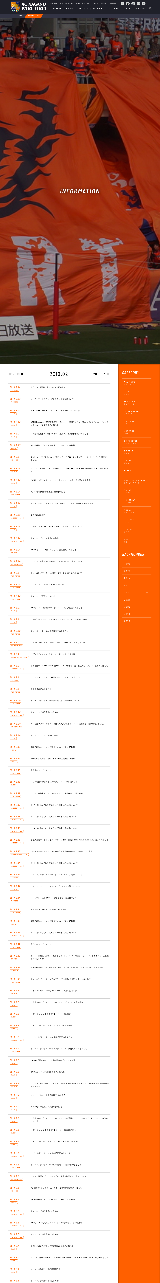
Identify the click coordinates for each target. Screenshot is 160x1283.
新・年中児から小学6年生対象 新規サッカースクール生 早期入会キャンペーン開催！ (68, 967)
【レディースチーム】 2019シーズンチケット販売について (55, 886)
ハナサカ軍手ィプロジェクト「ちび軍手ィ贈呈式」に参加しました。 (60, 1176)
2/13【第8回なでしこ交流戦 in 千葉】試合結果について (54, 933)
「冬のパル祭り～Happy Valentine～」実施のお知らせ (54, 991)
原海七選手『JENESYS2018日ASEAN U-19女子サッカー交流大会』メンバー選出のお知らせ (69, 666)
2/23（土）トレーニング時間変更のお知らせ (49, 631)
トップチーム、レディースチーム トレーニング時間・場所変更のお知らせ (62, 503)
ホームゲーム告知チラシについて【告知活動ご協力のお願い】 (57, 411)
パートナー (112, 3)
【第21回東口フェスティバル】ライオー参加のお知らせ (54, 1141)
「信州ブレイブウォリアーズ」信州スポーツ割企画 (53, 654)
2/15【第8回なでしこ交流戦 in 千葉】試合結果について (54, 828)
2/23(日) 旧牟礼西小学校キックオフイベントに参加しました (57, 561)
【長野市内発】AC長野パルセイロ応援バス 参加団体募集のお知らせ (59, 434)
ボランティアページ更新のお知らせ (46, 735)
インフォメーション (67, 3)
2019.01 (19, 374)
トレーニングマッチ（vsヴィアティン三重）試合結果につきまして (59, 1049)
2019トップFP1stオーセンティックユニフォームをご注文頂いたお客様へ (61, 480)
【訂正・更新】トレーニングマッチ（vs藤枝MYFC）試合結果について (60, 793)
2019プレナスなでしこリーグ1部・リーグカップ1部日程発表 (56, 1223)
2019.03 (99, 374)
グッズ (95, 3)
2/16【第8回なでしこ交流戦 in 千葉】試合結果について (54, 817)
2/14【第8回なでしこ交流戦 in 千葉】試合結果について (54, 863)
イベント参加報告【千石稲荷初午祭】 (47, 1269)
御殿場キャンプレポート (41, 770)
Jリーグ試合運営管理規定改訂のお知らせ (48, 492)
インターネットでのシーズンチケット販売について (52, 399)
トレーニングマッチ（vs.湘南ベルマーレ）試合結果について (56, 573)
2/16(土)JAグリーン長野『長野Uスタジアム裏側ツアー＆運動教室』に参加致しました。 (68, 724)
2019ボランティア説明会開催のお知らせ (48, 1072)
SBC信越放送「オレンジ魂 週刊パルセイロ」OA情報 (53, 445)
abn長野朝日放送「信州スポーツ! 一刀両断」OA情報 (53, 759)
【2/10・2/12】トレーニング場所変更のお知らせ (51, 1037)
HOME (21, 16)
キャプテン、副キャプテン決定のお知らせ (48, 909)
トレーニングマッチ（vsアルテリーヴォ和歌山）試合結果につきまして (61, 979)
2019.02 (59, 374)
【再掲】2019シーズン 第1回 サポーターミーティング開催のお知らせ (60, 619)
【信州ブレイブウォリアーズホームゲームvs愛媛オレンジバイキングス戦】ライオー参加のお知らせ (69, 1119)
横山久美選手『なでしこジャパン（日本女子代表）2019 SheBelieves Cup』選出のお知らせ (69, 840)
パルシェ (103, 3)
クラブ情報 (54, 3)
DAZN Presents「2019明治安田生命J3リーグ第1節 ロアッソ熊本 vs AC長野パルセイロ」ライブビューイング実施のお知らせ (69, 423)
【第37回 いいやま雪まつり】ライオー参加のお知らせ (53, 1130)
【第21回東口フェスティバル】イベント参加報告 (51, 1025)
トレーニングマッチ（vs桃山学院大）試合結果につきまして (56, 1165)
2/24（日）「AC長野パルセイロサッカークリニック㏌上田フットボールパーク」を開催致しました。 (69, 458)
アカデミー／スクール (83, 3)
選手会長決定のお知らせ (41, 689)
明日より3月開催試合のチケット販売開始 (48, 387)
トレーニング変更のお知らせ (43, 596)
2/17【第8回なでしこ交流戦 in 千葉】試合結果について (54, 805)
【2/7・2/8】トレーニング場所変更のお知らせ (50, 1153)
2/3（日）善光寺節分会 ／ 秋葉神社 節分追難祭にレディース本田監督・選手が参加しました (69, 1258)
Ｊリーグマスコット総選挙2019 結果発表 (48, 1095)
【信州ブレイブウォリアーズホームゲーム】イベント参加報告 (57, 1002)
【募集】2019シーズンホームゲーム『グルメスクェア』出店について (60, 527)
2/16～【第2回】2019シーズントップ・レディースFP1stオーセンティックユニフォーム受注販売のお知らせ (70, 957)
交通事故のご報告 (38, 515)
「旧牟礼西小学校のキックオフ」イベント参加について (54, 782)
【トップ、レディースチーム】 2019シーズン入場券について (56, 875)
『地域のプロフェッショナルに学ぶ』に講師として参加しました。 (59, 643)
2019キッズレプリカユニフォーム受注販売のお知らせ (53, 550)
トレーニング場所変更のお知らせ (45, 712)
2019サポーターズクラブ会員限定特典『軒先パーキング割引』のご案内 (62, 851)
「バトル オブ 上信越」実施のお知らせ (47, 585)
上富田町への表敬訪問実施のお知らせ (47, 1107)
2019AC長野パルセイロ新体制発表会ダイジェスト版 (53, 1060)
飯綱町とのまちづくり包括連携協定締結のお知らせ (52, 1246)
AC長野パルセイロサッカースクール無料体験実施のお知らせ (56, 1188)
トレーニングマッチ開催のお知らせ (46, 538)
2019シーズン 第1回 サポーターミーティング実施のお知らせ (56, 608)
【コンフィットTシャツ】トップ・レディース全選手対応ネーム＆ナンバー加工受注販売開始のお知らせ (70, 1084)
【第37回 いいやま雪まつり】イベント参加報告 (51, 1014)
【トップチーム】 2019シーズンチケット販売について (54, 898)
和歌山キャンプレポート (41, 944)
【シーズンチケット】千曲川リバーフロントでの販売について (57, 677)
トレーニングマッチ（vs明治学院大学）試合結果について (55, 701)
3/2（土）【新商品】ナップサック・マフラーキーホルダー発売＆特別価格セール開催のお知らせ (70, 470)
